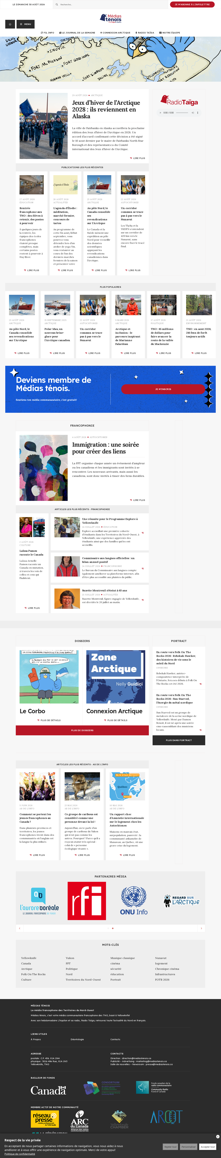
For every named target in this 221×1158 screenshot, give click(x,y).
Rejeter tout (170, 1146)
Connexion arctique (116, 32)
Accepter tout (208, 1146)
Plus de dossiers (82, 730)
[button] (26, 24)
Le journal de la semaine (78, 32)
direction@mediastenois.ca (136, 1058)
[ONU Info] (134, 901)
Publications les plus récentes (82, 167)
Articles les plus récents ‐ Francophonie (82, 509)
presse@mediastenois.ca (159, 1064)
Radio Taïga (146, 32)
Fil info (49, 32)
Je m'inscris (163, 389)
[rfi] (86, 901)
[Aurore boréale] (39, 901)
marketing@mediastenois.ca (151, 1061)
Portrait (179, 641)
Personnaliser (189, 1146)
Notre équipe (171, 32)
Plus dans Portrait (179, 740)
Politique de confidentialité (20, 1154)
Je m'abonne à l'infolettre (192, 4)
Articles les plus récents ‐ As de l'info (82, 764)
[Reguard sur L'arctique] (181, 901)
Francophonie (82, 425)
